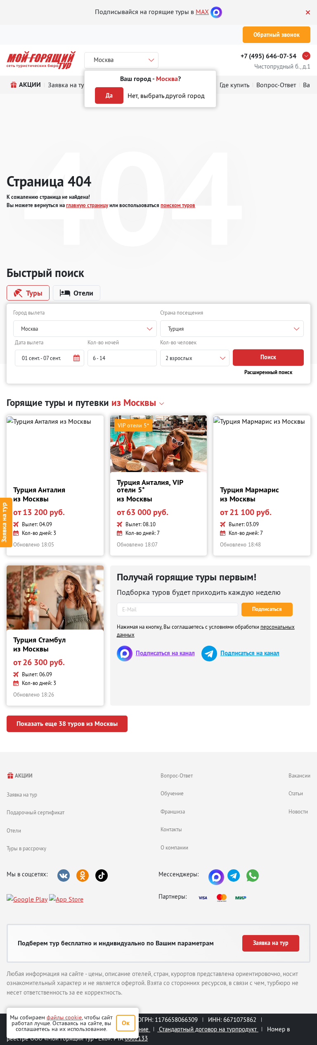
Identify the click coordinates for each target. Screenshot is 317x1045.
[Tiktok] (101, 875)
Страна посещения (181, 312)
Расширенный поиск (268, 372)
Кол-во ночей (103, 342)
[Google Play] (27, 898)
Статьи (296, 793)
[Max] (216, 11)
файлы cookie (64, 1017)
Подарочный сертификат (35, 812)
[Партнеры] (224, 898)
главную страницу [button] (87, 205)
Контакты (171, 829)
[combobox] (85, 328)
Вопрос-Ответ (177, 775)
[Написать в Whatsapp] (252, 875)
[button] (49, 358)
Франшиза (173, 811)
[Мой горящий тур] (41, 60)
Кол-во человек (178, 342)
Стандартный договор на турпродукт (207, 1029)
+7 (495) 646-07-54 (268, 56)
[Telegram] (233, 875)
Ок (126, 1023)
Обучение (172, 793)
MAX (202, 11)
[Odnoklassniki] (82, 875)
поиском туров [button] (178, 205)
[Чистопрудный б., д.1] (308, 55)
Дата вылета (29, 342)
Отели (14, 830)
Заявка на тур (22, 794)
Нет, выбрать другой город (166, 95)
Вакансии (299, 775)
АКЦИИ (23, 775)
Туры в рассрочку (26, 848)
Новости (298, 811)
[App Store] (66, 898)
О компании (174, 847)
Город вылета (29, 312)
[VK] (63, 875)
